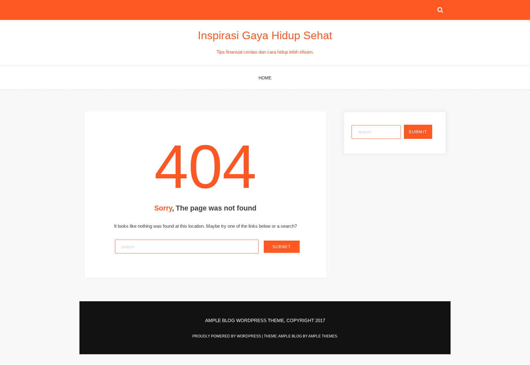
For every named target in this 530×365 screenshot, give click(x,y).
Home (265, 77)
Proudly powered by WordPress (227, 336)
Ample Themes (322, 336)
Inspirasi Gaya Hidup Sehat (265, 35)
